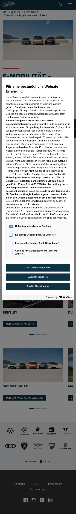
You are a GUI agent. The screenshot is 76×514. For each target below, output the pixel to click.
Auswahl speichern (38, 277)
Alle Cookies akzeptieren (38, 268)
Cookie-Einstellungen (38, 286)
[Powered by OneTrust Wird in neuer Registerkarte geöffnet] (58, 298)
